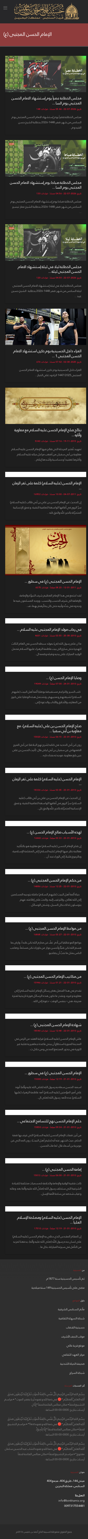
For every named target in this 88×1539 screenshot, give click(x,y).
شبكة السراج (77, 1372)
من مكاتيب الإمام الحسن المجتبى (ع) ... (52, 976)
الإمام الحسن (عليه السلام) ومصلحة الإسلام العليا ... (49, 1220)
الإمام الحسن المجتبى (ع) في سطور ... (53, 581)
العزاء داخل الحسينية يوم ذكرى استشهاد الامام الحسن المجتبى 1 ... (47, 353)
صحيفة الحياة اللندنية (72, 1363)
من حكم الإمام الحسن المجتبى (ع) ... (54, 880)
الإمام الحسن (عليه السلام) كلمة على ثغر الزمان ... (46, 485)
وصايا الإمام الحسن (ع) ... (63, 678)
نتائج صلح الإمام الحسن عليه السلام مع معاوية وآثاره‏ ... (47, 432)
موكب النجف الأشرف (73, 1336)
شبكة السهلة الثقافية (72, 1318)
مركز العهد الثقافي (73, 1354)
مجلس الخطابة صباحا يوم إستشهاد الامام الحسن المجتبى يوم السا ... (45, 185)
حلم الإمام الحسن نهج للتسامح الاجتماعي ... (49, 1121)
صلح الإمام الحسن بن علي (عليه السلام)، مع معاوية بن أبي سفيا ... (49, 728)
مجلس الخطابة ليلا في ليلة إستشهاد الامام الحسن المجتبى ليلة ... (49, 269)
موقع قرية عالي (76, 1345)
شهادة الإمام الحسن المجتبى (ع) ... (55, 1025)
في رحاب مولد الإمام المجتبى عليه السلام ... (49, 629)
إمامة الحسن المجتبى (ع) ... (61, 1169)
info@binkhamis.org (71, 1500)
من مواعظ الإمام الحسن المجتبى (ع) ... (53, 928)
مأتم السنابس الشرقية (71, 1309)
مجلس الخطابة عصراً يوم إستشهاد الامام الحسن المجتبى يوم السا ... (46, 100)
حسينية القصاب (75, 1327)
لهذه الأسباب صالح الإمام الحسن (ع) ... (54, 832)
